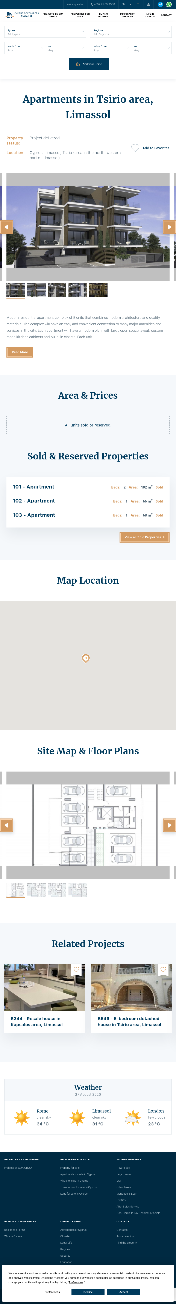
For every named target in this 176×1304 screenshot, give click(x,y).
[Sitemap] (148, 4)
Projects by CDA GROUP (53, 15)
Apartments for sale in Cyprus (77, 1174)
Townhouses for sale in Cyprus (78, 1187)
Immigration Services (127, 15)
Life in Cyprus (150, 15)
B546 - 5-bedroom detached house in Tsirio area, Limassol (129, 1021)
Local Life (66, 1242)
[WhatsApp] (169, 4)
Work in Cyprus (13, 1236)
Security (65, 1255)
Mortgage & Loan (127, 1193)
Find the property (127, 1242)
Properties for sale (80, 15)
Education (66, 1262)
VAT (119, 1180)
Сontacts (122, 1229)
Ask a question (75, 4)
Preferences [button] (76, 1282)
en (123, 4)
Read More (20, 352)
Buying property (104, 15)
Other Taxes (124, 1187)
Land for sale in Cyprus (74, 1193)
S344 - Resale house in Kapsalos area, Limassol (37, 1021)
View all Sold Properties (143, 537)
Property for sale (70, 1167)
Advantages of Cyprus (73, 1229)
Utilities (121, 1200)
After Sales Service (128, 1206)
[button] (86, 659)
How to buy (123, 1167)
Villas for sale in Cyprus (74, 1180)
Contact (166, 15)
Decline (88, 1292)
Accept (123, 1292)
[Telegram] (160, 4)
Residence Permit (14, 1229)
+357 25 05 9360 (104, 4)
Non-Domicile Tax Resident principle (138, 1213)
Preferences (52, 1292)
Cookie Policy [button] (140, 1277)
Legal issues (124, 1174)
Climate (65, 1236)
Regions (65, 1249)
